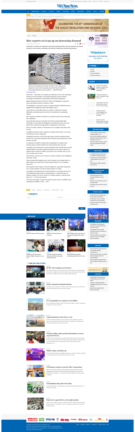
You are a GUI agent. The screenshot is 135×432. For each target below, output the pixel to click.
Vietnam (33, 189)
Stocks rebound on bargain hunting (59, 284)
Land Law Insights (76, 15)
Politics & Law (35, 11)
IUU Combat (38, 16)
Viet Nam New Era (51, 15)
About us (88, 424)
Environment (81, 11)
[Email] (84, 43)
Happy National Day (59, 16)
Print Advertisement (94, 73)
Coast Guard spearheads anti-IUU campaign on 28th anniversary (102, 96)
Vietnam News (46, 189)
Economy (44, 11)
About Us (100, 1)
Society (58, 11)
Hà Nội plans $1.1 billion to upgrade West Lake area (98, 163)
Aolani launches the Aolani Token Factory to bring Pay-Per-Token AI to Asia (102, 104)
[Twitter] (77, 43)
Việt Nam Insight (29, 16)
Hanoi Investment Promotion (64, 15)
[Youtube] (80, 43)
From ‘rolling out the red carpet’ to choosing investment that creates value (76, 235)
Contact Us (106, 1)
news (62, 189)
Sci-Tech (51, 11)
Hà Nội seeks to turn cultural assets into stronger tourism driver (98, 195)
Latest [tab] (92, 82)
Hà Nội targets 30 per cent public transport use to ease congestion (97, 199)
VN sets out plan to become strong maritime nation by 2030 (97, 133)
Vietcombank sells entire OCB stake (59, 383)
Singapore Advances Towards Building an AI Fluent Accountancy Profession (101, 113)
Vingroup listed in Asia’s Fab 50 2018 (59, 317)
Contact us (94, 424)
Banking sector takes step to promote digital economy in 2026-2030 (35, 256)
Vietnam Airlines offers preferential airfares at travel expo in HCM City (65, 334)
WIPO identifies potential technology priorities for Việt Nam (76, 255)
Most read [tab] (103, 82)
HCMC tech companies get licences (58, 268)
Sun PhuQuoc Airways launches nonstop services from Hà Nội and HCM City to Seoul (97, 226)
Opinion (89, 11)
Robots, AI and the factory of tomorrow (54, 234)
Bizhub (90, 1)
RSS (108, 424)
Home (29, 35)
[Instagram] (82, 43)
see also (31, 216)
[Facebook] (75, 43)
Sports (73, 11)
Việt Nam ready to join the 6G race (35, 233)
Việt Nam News (67, 6)
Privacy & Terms (102, 424)
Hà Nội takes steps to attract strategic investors (98, 185)
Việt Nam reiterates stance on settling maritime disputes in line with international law (98, 255)
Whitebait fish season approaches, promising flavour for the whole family (97, 279)
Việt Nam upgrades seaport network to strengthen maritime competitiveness (98, 250)
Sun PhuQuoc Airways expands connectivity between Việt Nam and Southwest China (98, 231)
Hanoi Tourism (85, 15)
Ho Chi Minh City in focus (96, 15)
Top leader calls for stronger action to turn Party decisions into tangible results (98, 143)
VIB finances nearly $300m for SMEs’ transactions (64, 367)
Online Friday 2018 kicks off (56, 351)
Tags (28, 189)
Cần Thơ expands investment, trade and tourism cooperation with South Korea (55, 256)
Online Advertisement (95, 75)
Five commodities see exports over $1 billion (62, 301)
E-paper (92, 66)
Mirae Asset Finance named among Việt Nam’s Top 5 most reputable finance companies (98, 236)
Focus (28, 15)
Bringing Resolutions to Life (39, 15)
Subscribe (92, 71)
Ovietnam (95, 1)
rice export (39, 189)
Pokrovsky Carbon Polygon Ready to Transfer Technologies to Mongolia (102, 121)
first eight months (55, 189)
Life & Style (66, 11)
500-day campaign (48, 16)
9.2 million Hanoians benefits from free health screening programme (98, 154)
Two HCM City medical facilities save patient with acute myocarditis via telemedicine (102, 88)
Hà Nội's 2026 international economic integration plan (98, 181)
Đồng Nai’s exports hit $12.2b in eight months (62, 400)
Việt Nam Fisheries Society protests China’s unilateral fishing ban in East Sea (98, 261)
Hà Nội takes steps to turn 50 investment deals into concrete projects (97, 177)
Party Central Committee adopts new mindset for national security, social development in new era (98, 138)
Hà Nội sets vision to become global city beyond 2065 (98, 203)
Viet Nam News (31, 92)
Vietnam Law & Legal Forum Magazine (79, 1)
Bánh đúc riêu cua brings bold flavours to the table (97, 288)
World (95, 11)
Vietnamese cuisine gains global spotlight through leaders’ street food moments (98, 284)
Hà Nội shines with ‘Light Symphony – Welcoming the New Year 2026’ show (98, 159)
